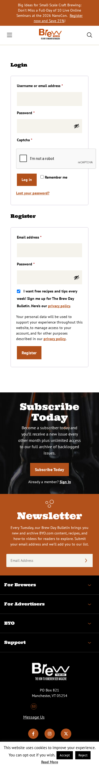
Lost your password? (32, 193)
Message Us (34, 717)
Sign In (65, 481)
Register (29, 352)
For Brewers (20, 584)
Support (15, 642)
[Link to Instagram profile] (49, 737)
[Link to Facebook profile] (33, 737)
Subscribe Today (49, 469)
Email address (36, 237)
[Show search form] (89, 35)
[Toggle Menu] (9, 35)
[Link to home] (50, 35)
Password (33, 112)
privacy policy (59, 306)
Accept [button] (65, 755)
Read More (49, 762)
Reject (82, 755)
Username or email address (47, 85)
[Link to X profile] (66, 737)
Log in (27, 179)
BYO (9, 623)
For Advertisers (24, 604)
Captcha (24, 140)
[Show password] (76, 126)
